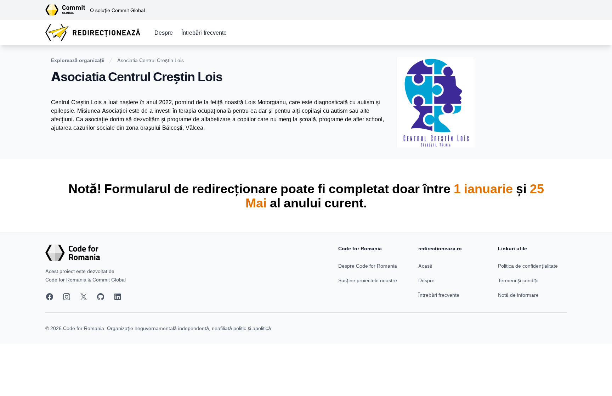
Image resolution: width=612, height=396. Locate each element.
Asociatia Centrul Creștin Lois (150, 60)
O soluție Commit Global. (118, 10)
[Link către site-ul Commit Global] (67, 10)
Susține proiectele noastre (367, 280)
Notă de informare (518, 295)
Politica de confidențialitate (528, 266)
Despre (163, 32)
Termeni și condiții (518, 280)
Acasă (425, 266)
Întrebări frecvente (204, 32)
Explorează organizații (77, 60)
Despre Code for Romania (367, 266)
